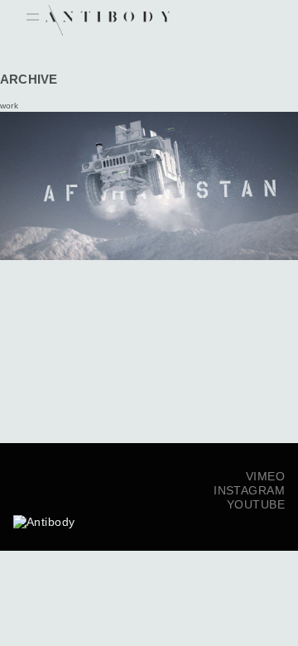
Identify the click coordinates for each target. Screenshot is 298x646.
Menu (32, 18)
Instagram (249, 490)
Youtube (256, 504)
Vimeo (265, 476)
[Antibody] (43, 504)
